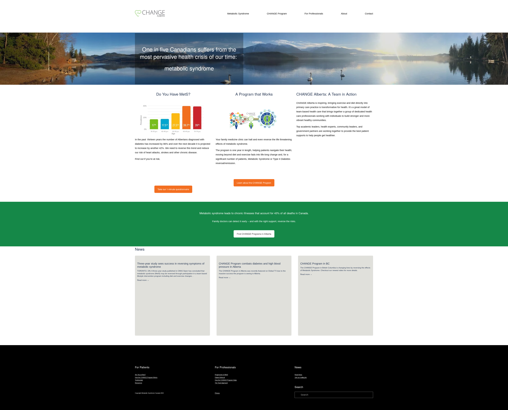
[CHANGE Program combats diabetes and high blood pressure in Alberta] (254, 259)
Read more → (143, 280)
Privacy (217, 393)
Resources (138, 383)
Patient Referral (220, 377)
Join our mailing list (301, 377)
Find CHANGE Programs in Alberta (254, 233)
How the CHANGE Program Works (146, 377)
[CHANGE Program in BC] (335, 259)
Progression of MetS (221, 374)
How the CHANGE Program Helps (226, 380)
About (344, 13)
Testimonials (139, 380)
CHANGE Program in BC (315, 263)
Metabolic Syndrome (238, 13)
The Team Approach (221, 383)
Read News (298, 374)
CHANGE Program (277, 13)
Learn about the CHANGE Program (254, 182)
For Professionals (314, 13)
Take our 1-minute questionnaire (173, 189)
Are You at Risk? (140, 374)
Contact (369, 13)
